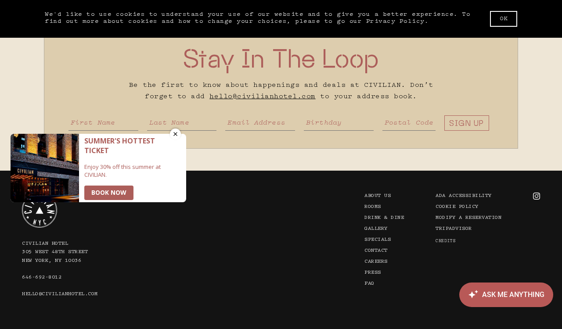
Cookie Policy (457, 206)
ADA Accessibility (464, 195)
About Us (377, 195)
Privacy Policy (395, 21)
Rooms (372, 206)
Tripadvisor (454, 228)
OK (504, 18)
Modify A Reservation (468, 217)
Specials (377, 239)
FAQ (369, 283)
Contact (376, 250)
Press (372, 272)
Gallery (376, 228)
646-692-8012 (41, 277)
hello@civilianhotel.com (262, 96)
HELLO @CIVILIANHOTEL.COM (60, 294)
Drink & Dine (384, 217)
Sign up (466, 123)
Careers (376, 261)
